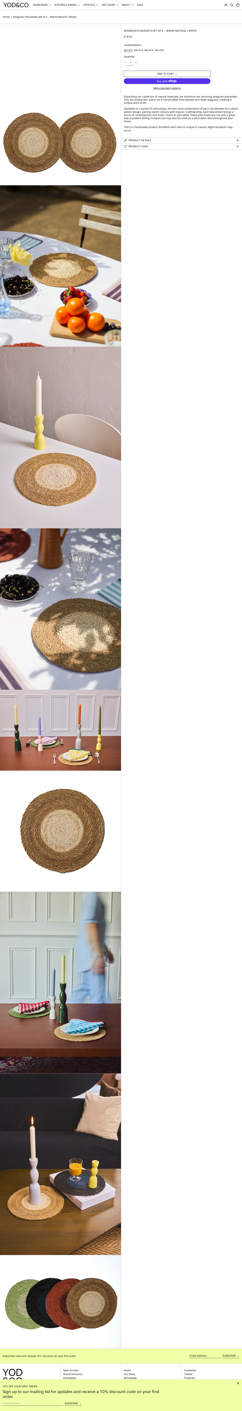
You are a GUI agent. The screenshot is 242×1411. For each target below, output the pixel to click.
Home (6, 16)
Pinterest (189, 1378)
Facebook (190, 1370)
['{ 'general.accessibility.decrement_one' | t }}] (124, 62)
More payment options (167, 88)
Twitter (188, 1374)
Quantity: (129, 56)
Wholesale (130, 1378)
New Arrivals (71, 1370)
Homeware (69, 1378)
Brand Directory (72, 1374)
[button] (231, 5)
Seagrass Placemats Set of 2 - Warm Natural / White (44, 16)
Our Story (129, 1374)
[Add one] (136, 62)
